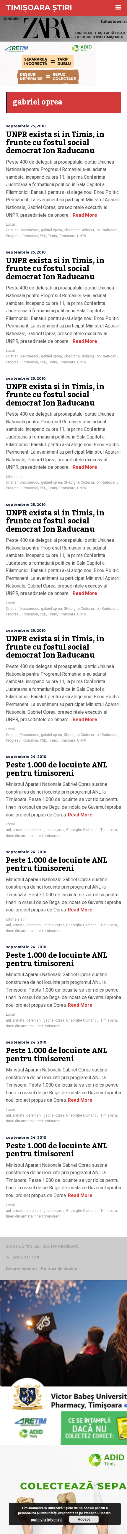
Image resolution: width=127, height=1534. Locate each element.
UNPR (81, 236)
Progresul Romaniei (22, 236)
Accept (84, 1519)
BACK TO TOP (25, 1257)
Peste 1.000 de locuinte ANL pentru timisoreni (56, 769)
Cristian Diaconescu (22, 230)
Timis (52, 236)
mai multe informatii (46, 1519)
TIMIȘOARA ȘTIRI (39, 7)
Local (10, 224)
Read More (84, 215)
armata (19, 830)
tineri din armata (19, 836)
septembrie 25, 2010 (26, 126)
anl (8, 830)
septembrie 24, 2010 (26, 756)
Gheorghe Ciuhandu (82, 830)
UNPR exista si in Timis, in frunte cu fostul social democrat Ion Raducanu (55, 142)
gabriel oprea (51, 230)
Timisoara (67, 236)
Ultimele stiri (16, 477)
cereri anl (34, 830)
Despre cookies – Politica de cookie (41, 1269)
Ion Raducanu (107, 230)
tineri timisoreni (47, 836)
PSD (43, 236)
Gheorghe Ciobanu (79, 230)
